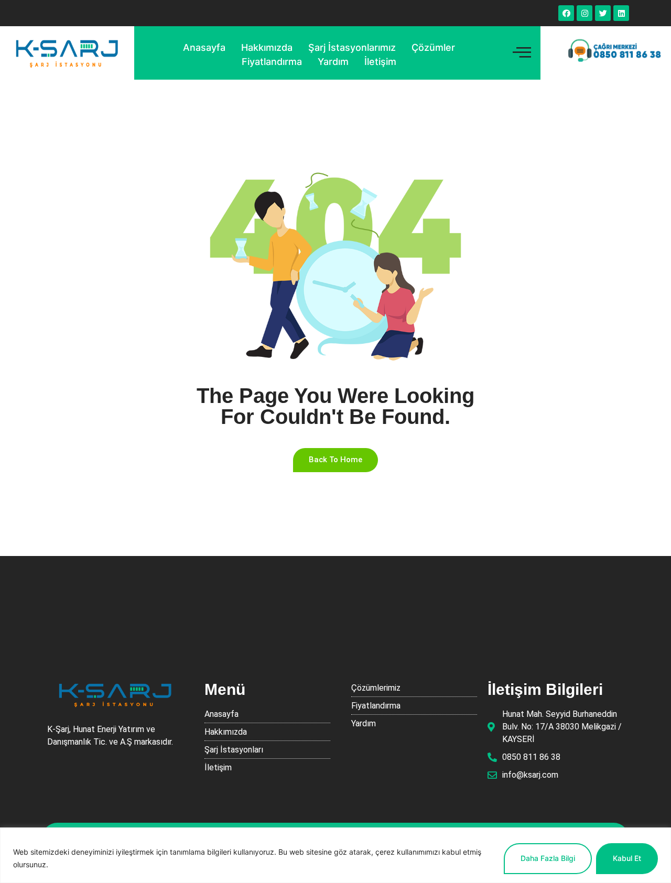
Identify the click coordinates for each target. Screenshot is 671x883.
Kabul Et (627, 858)
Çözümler (433, 47)
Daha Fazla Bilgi (548, 858)
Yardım (333, 61)
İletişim (380, 61)
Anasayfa (204, 47)
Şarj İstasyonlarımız (352, 47)
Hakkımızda (267, 47)
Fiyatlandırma (272, 61)
